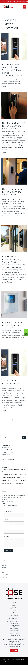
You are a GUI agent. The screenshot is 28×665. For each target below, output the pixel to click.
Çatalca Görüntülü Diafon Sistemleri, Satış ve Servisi (12, 192)
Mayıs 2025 (5, 567)
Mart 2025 (4, 572)
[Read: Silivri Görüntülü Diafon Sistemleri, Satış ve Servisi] (14, 238)
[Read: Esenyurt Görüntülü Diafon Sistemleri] (14, 304)
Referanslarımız (14, 610)
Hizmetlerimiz (14, 608)
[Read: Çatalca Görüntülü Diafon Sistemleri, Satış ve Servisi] (14, 171)
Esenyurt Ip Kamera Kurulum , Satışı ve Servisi (14, 480)
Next (14, 422)
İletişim (14, 614)
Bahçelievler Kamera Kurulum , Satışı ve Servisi (14, 474)
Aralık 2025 (4, 565)
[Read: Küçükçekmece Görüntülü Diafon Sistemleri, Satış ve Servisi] (14, 46)
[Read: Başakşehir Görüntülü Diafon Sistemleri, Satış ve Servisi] (14, 105)
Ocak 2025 (4, 577)
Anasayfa (14, 605)
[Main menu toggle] (25, 7)
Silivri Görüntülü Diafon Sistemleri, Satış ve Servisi (11, 259)
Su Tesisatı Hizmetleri (14, 637)
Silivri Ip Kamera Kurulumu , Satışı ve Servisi (13, 483)
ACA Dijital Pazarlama (17, 661)
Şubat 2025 (5, 574)
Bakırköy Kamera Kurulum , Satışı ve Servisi (13, 477)
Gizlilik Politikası (14, 615)
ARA (24, 437)
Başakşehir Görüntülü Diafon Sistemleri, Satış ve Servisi (13, 126)
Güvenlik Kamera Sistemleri (14, 621)
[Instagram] (12, 650)
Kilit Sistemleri (14, 628)
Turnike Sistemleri (6, 457)
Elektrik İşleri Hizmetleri (14, 635)
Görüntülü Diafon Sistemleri (9, 75)
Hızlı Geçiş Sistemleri (14, 632)
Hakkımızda (14, 607)
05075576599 (9, 501)
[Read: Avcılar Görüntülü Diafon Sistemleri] (14, 362)
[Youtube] (16, 650)
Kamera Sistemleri (6, 454)
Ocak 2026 (4, 562)
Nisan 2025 (5, 570)
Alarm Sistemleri (6, 447)
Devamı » (4, 86)
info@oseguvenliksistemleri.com (10, 505)
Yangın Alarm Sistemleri (8, 459)
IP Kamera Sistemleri (7, 452)
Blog (14, 612)
